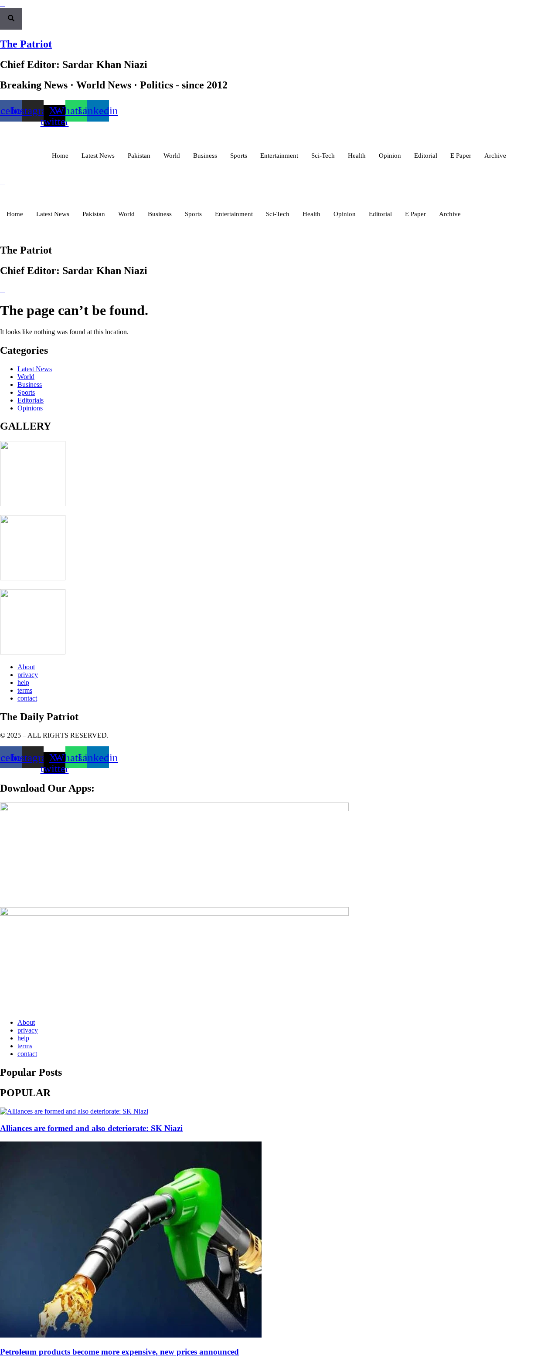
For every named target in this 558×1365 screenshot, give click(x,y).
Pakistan (139, 155)
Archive (495, 155)
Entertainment (279, 155)
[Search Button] (11, 19)
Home (60, 155)
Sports (238, 155)
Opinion (390, 155)
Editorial (425, 155)
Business (205, 155)
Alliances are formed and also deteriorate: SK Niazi (91, 1128)
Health (357, 155)
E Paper (460, 155)
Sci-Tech (323, 155)
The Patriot (26, 44)
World (171, 155)
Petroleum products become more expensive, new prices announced (119, 1351)
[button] (2, 3)
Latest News (98, 155)
